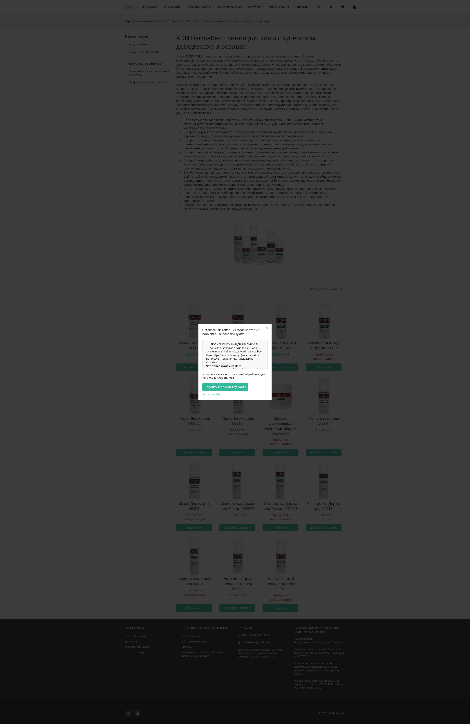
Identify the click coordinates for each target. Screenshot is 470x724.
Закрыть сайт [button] (211, 394)
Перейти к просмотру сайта (225, 387)
